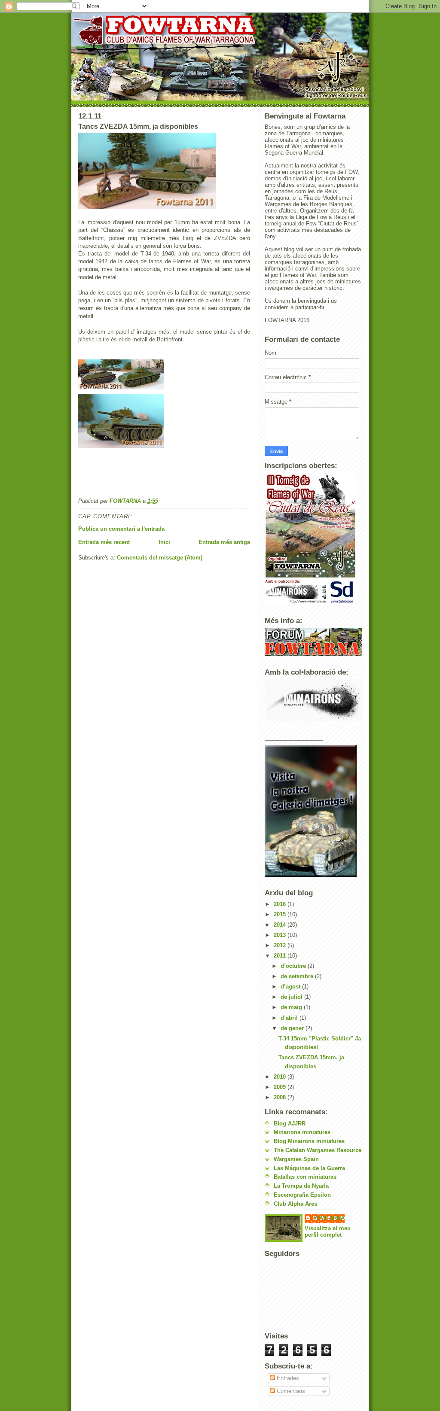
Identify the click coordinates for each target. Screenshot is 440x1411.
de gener (293, 1028)
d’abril (290, 1018)
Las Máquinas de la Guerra (309, 1168)
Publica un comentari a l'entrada (121, 529)
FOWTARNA (329, 1218)
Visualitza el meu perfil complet (328, 1231)
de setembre (298, 976)
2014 (280, 924)
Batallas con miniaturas (305, 1177)
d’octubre (294, 966)
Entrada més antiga (224, 542)
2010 (280, 1076)
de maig (292, 1007)
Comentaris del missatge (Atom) (159, 557)
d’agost (291, 986)
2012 (280, 945)
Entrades (287, 1378)
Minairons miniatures (302, 1132)
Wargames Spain (296, 1159)
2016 (280, 904)
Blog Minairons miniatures (309, 1141)
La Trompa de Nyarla (301, 1186)
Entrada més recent (104, 542)
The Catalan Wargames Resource (317, 1150)
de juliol (292, 997)
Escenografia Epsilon (302, 1195)
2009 (280, 1087)
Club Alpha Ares (295, 1204)
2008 (280, 1097)
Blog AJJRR (290, 1123)
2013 (280, 935)
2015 (280, 914)
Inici (164, 542)
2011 (280, 955)
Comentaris (290, 1391)
